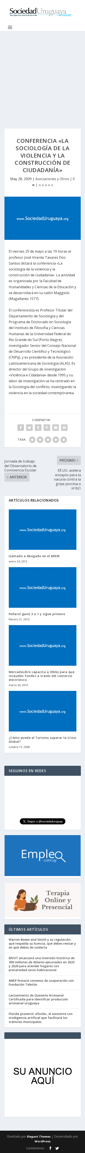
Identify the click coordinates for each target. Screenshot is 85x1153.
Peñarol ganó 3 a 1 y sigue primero (37, 614)
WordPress (43, 1141)
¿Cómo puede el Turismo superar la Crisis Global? (42, 740)
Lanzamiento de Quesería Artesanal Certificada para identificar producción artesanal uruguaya (38, 999)
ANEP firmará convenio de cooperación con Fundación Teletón (41, 982)
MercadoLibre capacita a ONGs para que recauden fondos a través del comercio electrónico (42, 676)
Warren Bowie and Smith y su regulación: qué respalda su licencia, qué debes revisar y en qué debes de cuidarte (42, 943)
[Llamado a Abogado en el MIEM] (42, 529)
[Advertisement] (42, 75)
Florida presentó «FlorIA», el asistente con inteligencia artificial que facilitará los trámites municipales (41, 1018)
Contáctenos (35, 1148)
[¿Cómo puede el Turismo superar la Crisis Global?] (42, 711)
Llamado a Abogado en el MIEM (34, 556)
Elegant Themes (39, 1136)
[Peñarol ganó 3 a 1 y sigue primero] (42, 587)
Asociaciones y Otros (52, 178)
